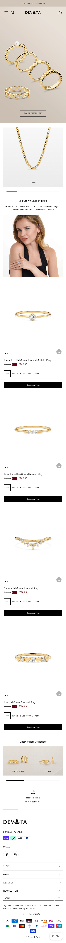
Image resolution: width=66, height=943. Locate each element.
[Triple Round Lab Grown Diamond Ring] (33, 430)
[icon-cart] (59, 12)
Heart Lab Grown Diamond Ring (19, 702)
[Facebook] (6, 854)
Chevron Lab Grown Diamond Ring (21, 588)
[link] (33, 246)
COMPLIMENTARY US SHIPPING (33, 3)
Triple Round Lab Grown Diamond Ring (23, 474)
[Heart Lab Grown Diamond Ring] (33, 658)
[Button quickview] (59, 351)
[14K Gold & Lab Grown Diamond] (7, 374)
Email (7, 898)
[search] (12, 12)
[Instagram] (15, 854)
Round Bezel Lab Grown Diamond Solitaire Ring (27, 360)
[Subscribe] (59, 898)
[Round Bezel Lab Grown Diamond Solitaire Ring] (33, 316)
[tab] (5, 353)
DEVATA (36, 937)
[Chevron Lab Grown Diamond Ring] (33, 544)
